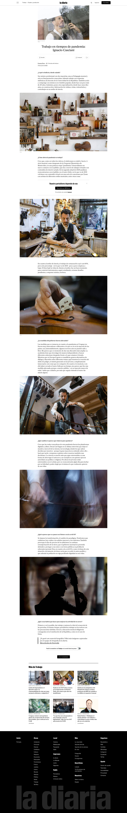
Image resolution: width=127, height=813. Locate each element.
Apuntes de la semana (81, 747)
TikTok (102, 757)
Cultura (36, 752)
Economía (37, 757)
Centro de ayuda (106, 765)
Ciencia (36, 747)
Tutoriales (103, 768)
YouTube (103, 747)
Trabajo (24, 2)
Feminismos (37, 762)
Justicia (36, 767)
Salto (54, 749)
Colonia (55, 742)
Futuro (36, 764)
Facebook (103, 754)
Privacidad (104, 773)
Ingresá (70, 192)
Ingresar (97, 2)
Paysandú (56, 747)
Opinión (36, 774)
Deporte (36, 754)
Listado (77, 767)
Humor (77, 756)
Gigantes (56, 765)
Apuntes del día (79, 744)
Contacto (103, 775)
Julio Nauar (31, 723)
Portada (18, 742)
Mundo (36, 772)
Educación (37, 759)
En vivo (77, 749)
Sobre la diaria (79, 779)
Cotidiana (36, 749)
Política (36, 777)
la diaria (55, 758)
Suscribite (106, 2)
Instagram (103, 752)
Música (55, 776)
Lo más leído (78, 742)
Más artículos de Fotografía (49, 643)
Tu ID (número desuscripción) (80, 770)
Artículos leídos (57, 779)
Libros (35, 769)
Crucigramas (78, 758)
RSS (102, 744)
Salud (35, 779)
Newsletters (104, 742)
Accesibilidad (104, 770)
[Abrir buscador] (91, 2)
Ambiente (37, 742)
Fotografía (78, 753)
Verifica (36, 784)
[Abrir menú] (17, 2)
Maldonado (56, 744)
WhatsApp (104, 749)
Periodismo (56, 774)
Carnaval (36, 744)
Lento (55, 763)
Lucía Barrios (80, 723)
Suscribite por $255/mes (63, 188)
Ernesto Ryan (41, 63)
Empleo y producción (33, 2)
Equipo (77, 782)
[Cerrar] (86, 183)
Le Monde (56, 760)
